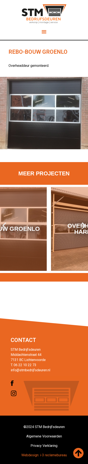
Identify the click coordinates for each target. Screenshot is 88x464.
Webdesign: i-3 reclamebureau (44, 455)
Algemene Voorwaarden (44, 436)
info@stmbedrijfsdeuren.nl (30, 370)
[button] (44, 32)
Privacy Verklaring (44, 446)
